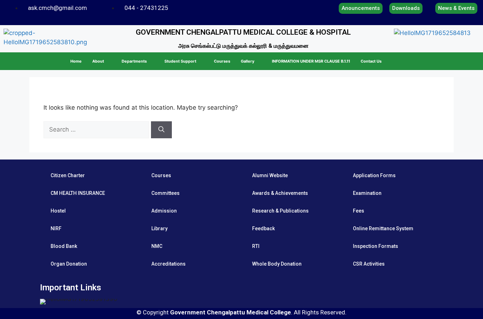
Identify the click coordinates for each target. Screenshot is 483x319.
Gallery (247, 61)
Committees (165, 193)
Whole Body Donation (277, 264)
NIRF (56, 228)
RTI (256, 246)
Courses (222, 61)
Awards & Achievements (280, 193)
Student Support (180, 61)
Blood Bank (64, 246)
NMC (156, 246)
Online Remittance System (383, 228)
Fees (358, 211)
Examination (367, 193)
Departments (134, 61)
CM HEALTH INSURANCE (78, 193)
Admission (164, 211)
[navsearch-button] (468, 61)
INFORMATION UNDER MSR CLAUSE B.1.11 (311, 61)
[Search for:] (97, 129)
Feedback (263, 228)
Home (76, 61)
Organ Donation (69, 264)
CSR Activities (369, 264)
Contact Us (371, 61)
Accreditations (168, 264)
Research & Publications (280, 211)
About (98, 61)
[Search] (161, 129)
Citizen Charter (68, 175)
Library (159, 228)
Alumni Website (270, 175)
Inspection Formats (375, 246)
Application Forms (374, 175)
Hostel (58, 211)
